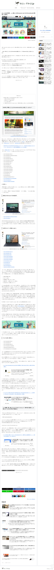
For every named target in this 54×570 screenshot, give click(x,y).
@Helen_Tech (6, 143)
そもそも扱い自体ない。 (8, 101)
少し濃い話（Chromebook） (11, 470)
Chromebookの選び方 (25, 470)
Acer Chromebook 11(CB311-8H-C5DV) (10, 216)
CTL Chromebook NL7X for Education (10, 178)
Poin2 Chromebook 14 (7, 265)
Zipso (23, 141)
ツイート (8, 151)
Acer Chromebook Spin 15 (8, 251)
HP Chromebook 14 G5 (8, 260)
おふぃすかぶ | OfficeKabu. (45, 30)
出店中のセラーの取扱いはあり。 (10, 100)
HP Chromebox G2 (7, 262)
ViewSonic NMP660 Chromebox (9, 181)
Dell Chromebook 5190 (7, 254)
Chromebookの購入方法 (18, 470)
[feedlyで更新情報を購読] (22, 496)
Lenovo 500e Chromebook (8, 259)
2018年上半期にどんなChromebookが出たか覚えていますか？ (13, 97)
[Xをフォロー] (15, 496)
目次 (17, 95)
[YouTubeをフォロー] (20, 496)
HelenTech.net (17, 143)
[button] (33, 38)
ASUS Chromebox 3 (7, 218)
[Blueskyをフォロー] (17, 496)
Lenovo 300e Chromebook (8, 257)
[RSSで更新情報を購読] (24, 496)
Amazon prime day (22, 329)
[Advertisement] (19, 43)
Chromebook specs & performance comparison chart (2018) (19, 136)
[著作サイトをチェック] (13, 496)
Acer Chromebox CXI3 (7, 253)
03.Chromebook (4, 470)
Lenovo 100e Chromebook (8, 256)
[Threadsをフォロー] (18, 496)
